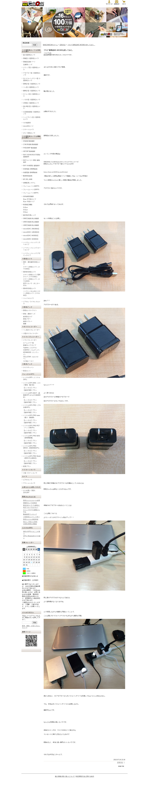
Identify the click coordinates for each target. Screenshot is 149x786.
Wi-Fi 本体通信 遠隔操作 (31, 165)
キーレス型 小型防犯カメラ (31, 95)
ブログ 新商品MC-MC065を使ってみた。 (81, 45)
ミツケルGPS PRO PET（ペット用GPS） (31, 427)
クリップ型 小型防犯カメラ (31, 68)
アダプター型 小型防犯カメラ (31, 74)
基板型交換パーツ (29, 62)
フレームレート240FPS (31, 186)
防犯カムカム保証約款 (30, 519)
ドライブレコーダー (30, 340)
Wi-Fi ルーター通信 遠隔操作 (31, 161)
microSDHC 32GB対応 (30, 239)
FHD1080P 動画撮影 (30, 148)
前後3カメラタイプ (29, 345)
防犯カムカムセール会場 (31, 500)
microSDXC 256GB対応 (31, 229)
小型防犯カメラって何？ (31, 517)
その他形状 (27, 123)
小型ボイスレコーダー (30, 333)
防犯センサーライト (30, 310)
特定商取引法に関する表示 (85, 776)
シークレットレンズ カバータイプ (31, 249)
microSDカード (28, 126)
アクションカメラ (29, 483)
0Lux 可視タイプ (28, 201)
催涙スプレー (27, 321)
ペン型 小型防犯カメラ (31, 87)
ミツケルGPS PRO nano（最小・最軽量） (31, 416)
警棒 (24, 324)
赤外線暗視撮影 (28, 196)
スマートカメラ (28, 129)
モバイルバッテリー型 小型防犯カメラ (31, 79)
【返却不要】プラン (30, 390)
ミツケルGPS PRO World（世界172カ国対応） (32, 457)
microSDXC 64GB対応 (30, 235)
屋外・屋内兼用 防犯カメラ (31, 263)
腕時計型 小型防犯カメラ (31, 91)
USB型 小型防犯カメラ (31, 103)
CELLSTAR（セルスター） (30, 358)
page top (121, 766)
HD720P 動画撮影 (29, 151)
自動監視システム (29, 183)
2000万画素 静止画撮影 (31, 222)
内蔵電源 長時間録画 (30, 172)
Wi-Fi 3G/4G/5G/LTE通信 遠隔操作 (31, 156)
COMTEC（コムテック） (31, 350)
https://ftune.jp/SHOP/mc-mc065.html (56, 172)
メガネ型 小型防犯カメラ (31, 99)
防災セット (27, 371)
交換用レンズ (27, 64)
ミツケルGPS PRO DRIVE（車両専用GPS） (31, 447)
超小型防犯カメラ (29, 55)
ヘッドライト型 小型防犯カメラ (31, 118)
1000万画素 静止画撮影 (31, 225)
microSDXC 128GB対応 (31, 232)
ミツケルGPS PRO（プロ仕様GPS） (32, 406)
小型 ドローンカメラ (30, 473)
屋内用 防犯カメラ (29, 272)
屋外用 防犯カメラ (29, 288)
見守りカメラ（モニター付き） (31, 284)
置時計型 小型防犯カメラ (31, 84)
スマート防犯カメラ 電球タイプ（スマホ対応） (31, 275)
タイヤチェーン (28, 367)
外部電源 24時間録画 (30, 169)
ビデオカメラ (27, 480)
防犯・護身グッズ (29, 314)
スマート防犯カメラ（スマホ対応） (31, 268)
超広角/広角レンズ (29, 215)
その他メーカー (28, 361)
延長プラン (27, 466)
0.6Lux (25, 212)
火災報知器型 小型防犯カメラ (31, 113)
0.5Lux (25, 210)
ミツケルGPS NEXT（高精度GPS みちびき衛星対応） (32, 395)
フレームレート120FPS (31, 189)
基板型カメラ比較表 (30, 503)
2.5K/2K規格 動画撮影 (30, 144)
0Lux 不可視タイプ (29, 199)
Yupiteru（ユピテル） (30, 348)
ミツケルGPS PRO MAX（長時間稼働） (31, 437)
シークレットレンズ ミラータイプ (31, 243)
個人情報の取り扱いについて (65, 776)
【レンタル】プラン (30, 388)
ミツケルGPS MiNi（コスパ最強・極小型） (32, 384)
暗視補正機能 (27, 204)
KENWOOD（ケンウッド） (31, 353)
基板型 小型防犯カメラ (31, 58)
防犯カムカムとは (29, 496)
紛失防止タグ (27, 316)
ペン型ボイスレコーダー (31, 330)
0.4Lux (25, 207)
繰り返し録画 (27, 179)
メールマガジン (28, 612)
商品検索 (26, 43)
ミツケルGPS (27, 527)
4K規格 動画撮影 (29, 141)
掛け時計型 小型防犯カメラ (31, 107)
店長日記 (63, 45)
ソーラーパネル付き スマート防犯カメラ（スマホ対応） (31, 293)
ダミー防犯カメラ (29, 133)
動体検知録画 (27, 176)
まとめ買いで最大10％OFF (29, 491)
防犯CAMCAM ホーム (50, 45)
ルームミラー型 (28, 343)
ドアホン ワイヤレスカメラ (31, 302)
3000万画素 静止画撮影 (31, 218)
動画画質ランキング (30, 514)
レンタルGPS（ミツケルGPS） (31, 378)
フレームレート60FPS (30, 193)
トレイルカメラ (28, 298)
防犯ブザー (27, 319)
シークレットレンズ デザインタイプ (31, 254)
